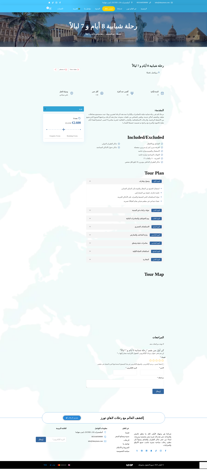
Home (119, 34)
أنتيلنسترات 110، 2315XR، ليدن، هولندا (116, 2)
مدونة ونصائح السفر (122, 436)
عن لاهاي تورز (131, 9)
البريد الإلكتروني (131, 368)
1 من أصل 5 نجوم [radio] (162, 360)
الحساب (60, 9)
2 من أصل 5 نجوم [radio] (159, 360)
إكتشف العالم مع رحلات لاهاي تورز (122, 418)
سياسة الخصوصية (123, 451)
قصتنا (127, 433)
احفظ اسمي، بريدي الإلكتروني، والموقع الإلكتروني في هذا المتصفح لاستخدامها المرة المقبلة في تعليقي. (129, 364)
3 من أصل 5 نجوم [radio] (156, 360)
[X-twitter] (137, 451)
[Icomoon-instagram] (56, 2)
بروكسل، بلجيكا (152, 73)
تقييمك (162, 357)
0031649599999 (142, 2)
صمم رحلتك (108, 9)
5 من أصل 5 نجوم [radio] (150, 360)
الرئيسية (144, 9)
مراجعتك (160, 378)
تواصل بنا (87, 9)
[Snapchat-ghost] (49, 2)
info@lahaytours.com (162, 2)
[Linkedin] (146, 451)
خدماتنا (119, 9)
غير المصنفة (110, 34)
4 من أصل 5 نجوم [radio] (153, 360)
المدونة (97, 9)
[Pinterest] (142, 451)
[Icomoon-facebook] (60, 2)
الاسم (161, 368)
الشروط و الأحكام (123, 447)
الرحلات (126, 440)
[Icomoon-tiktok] (53, 2)
